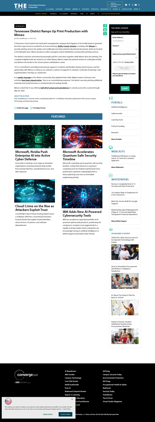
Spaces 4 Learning (72, 394)
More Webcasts (117, 167)
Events (115, 9)
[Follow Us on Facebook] (129, 5)
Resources (105, 9)
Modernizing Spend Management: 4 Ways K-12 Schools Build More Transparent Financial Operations (124, 212)
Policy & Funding (118, 126)
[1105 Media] (27, 394)
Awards (75, 9)
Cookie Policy (77, 414)
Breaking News (20, 26)
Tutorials (53, 14)
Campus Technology (73, 378)
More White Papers (119, 221)
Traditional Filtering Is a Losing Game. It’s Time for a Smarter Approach (123, 158)
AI (87, 14)
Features (59, 9)
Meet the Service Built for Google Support (124, 202)
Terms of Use (90, 414)
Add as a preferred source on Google (116, 4)
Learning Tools (117, 119)
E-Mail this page (22, 108)
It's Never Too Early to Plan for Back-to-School (123, 296)
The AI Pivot (108, 398)
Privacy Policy (129, 62)
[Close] (72, 399)
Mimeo (92, 46)
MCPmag (106, 381)
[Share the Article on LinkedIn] (105, 29)
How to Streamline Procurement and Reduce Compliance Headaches (124, 268)
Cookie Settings (48, 414)
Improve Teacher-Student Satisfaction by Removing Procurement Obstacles (121, 324)
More (136, 9)
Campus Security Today (112, 374)
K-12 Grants (64, 14)
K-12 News (50, 9)
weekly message (24, 77)
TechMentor (107, 394)
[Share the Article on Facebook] (105, 25)
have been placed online (32, 80)
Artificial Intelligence (119, 107)
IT (98, 14)
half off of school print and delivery (55, 88)
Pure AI (68, 388)
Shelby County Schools (67, 46)
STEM (82, 14)
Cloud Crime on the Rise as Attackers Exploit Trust (34, 208)
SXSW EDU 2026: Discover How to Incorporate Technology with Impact (124, 239)
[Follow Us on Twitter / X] (132, 5)
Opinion (68, 9)
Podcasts (95, 9)
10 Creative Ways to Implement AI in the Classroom (124, 193)
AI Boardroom (70, 371)
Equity (92, 14)
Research (85, 9)
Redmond (107, 388)
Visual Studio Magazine (112, 401)
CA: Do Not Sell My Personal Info (107, 414)
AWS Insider (70, 374)
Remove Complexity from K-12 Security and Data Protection (123, 185)
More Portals (116, 139)
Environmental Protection (113, 378)
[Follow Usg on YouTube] (136, 5)
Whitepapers (120, 179)
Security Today (109, 391)
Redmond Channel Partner (75, 391)
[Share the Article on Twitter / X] (105, 33)
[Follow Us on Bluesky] (126, 5)
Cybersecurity (116, 113)
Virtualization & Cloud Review (77, 401)
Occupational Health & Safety (115, 384)
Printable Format (39, 108)
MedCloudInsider (72, 384)
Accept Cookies (65, 414)
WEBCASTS (118, 151)
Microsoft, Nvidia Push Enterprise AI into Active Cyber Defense (32, 155)
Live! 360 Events (71, 381)
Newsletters (127, 9)
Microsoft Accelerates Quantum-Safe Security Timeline (79, 155)
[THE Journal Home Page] (29, 6)
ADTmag (106, 371)
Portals (116, 102)
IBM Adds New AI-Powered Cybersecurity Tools (82, 213)
